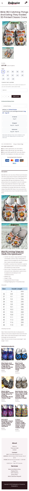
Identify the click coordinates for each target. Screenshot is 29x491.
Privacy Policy (14, 474)
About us (14, 446)
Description (4, 171)
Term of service (14, 472)
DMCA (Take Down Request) (14, 476)
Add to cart (16, 96)
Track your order (14, 448)
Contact (14, 450)
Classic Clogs (20, 144)
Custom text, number (8, 82)
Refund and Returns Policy (14, 469)
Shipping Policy (14, 471)
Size (3, 69)
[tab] (14, 171)
